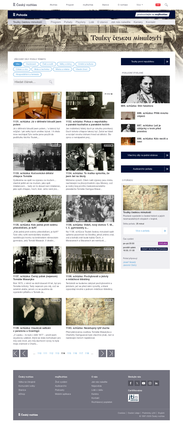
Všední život (81, 69)
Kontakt (150, 22)
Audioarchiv (61, 386)
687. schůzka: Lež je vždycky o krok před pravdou (149, 128)
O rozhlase (123, 5)
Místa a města (62, 69)
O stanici (102, 22)
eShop (21, 394)
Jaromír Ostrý (130, 265)
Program (70, 5)
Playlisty (81, 22)
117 (81, 353)
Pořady (68, 22)
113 (57, 353)
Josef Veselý (129, 262)
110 (39, 353)
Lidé (91, 22)
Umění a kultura (85, 64)
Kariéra (95, 394)
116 (75, 353)
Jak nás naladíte (120, 22)
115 (69, 353)
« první (16, 353)
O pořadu (127, 180)
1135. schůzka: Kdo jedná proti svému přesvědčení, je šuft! (35, 226)
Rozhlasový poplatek (102, 402)
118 (87, 353)
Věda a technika (41, 69)
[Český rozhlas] (25, 5)
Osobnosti (31, 64)
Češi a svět (48, 64)
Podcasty (59, 390)
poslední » (111, 353)
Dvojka (163, 243)
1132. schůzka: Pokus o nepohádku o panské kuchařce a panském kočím (87, 123)
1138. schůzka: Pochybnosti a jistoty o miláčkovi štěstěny (87, 278)
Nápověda (97, 386)
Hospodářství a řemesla (27, 74)
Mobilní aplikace (63, 394)
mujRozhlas (88, 5)
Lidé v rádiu (97, 390)
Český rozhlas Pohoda (154, 249)
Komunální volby (26, 386)
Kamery (138, 22)
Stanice (105, 5)
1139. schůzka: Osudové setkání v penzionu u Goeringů (32, 329)
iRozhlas (53, 5)
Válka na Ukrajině (26, 382)
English (161, 413)
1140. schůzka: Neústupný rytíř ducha (87, 328)
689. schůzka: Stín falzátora (137, 105)
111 (45, 353)
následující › (102, 353)
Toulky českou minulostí (137, 212)
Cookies (121, 413)
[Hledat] (166, 5)
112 (51, 353)
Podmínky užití (148, 413)
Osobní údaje (134, 413)
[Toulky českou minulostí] (91, 38)
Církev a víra (22, 69)
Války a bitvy (66, 64)
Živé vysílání (61, 382)
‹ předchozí (24, 353)
